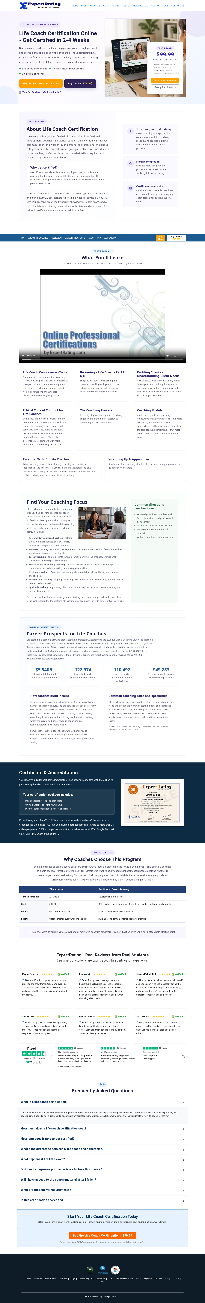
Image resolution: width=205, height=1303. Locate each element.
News (165, 6)
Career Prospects (75, 238)
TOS (110, 1279)
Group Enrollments (165, 87)
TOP (23, 238)
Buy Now (160, 237)
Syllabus (56, 238)
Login (84, 6)
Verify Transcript (172, 1279)
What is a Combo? (52, 92)
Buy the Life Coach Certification (41, 83)
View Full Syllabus (31, 92)
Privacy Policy (50, 1279)
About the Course (38, 238)
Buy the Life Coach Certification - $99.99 (102, 1235)
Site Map (63, 1279)
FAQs (91, 238)
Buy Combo (80, 83)
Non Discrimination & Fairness (128, 1279)
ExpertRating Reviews (153, 1279)
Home (75, 6)
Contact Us (177, 6)
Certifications (111, 6)
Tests (125, 6)
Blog (102, 1282)
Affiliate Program (85, 1279)
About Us (95, 6)
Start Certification (165, 80)
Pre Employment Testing (146, 6)
